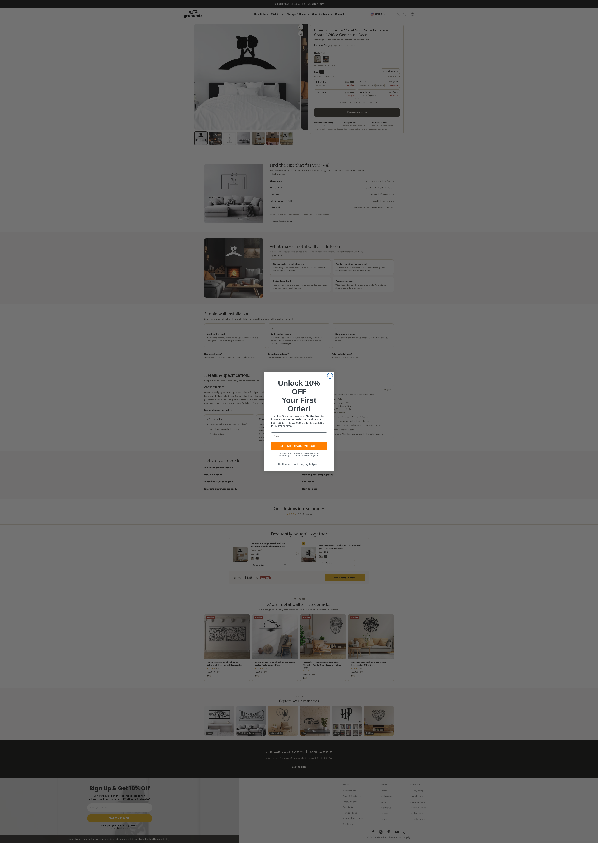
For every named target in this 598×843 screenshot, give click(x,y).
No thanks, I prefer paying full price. (299, 464)
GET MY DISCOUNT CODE (299, 446)
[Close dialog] (330, 376)
